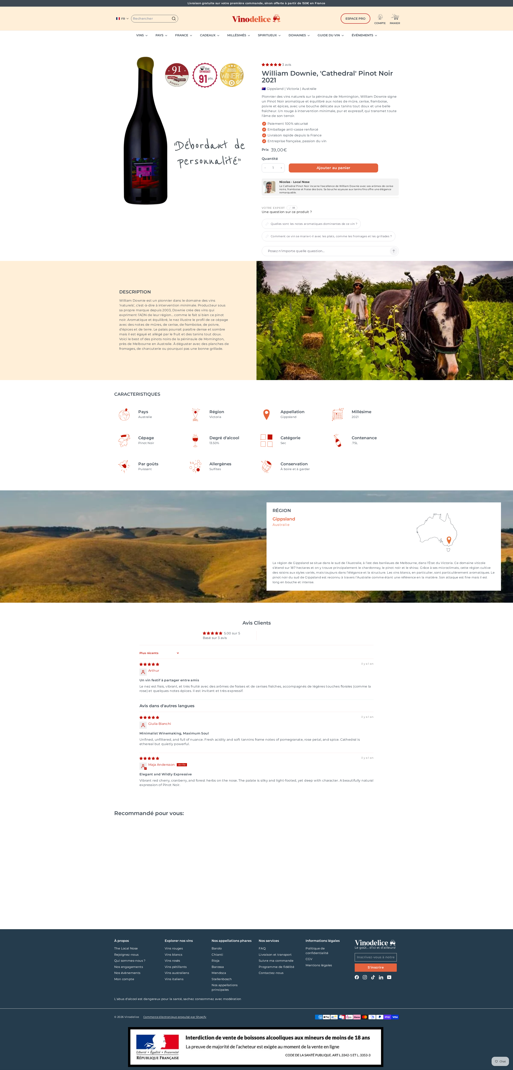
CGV (309, 959)
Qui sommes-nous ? (130, 960)
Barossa (218, 967)
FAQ (262, 948)
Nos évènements (127, 973)
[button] (122, 18)
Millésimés (237, 35)
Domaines (298, 35)
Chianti (217, 954)
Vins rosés (172, 960)
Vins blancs (173, 954)
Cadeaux (208, 35)
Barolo (217, 948)
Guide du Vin (329, 35)
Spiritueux (268, 35)
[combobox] (154, 19)
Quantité (270, 159)
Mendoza (219, 973)
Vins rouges (174, 948)
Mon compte (124, 979)
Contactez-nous (271, 973)
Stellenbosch (222, 979)
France (182, 35)
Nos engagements (128, 967)
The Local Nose (126, 948)
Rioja (215, 960)
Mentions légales (319, 965)
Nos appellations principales (224, 987)
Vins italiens (174, 979)
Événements (363, 35)
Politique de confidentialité (317, 950)
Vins (140, 35)
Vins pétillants (176, 967)
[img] (149, 664)
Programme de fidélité (276, 967)
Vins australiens (177, 973)
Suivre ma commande (276, 960)
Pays (160, 35)
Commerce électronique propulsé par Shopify (174, 1016)
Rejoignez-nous (126, 954)
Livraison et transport (275, 954)
